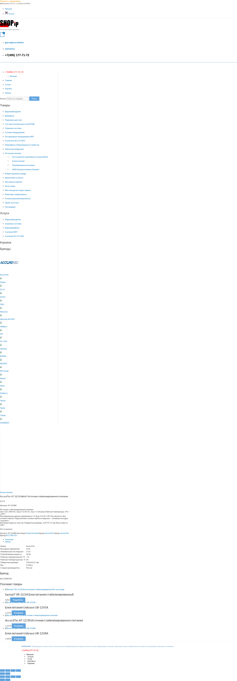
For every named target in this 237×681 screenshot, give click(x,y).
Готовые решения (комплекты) (17, 198)
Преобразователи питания (23, 165)
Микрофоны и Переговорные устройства (22, 145)
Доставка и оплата (14, 43)
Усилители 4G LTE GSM (15, 141)
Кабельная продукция (14, 149)
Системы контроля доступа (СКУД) (19, 124)
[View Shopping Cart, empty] (2, 34)
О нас (30, 659)
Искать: (3, 98)
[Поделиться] (13, 670)
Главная (8, 80)
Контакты (10, 49)
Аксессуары (10, 186)
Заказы (8, 93)
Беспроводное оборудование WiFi (19, 136)
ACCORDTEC (11, 535)
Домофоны (9, 116)
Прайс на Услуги (12, 203)
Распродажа (10, 207)
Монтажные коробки (13, 182)
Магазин (8, 9)
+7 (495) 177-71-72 (30, 650)
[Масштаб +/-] (2, 670)
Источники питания (13, 153)
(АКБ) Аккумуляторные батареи (25, 169)
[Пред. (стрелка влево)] (2, 673)
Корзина (8, 88)
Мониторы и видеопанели (16, 194)
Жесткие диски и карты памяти (18, 190)
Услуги (11, 14)
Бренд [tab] (7, 542)
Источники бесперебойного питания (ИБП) (30, 157)
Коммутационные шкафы (15, 173)
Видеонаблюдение (13, 111)
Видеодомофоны (12, 228)
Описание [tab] (9, 539)
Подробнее (18, 600)
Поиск (34, 98)
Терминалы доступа (13, 120)
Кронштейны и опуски (14, 178)
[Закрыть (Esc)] (18, 670)
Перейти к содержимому (10, 1)
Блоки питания (18, 161)
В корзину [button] (18, 613)
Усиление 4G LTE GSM (14, 236)
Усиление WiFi (11, 232)
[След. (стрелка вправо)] (7, 673)
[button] (14, 72)
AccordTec (49, 533)
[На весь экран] (7, 670)
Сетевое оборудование (15, 132)
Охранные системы (13, 128)
